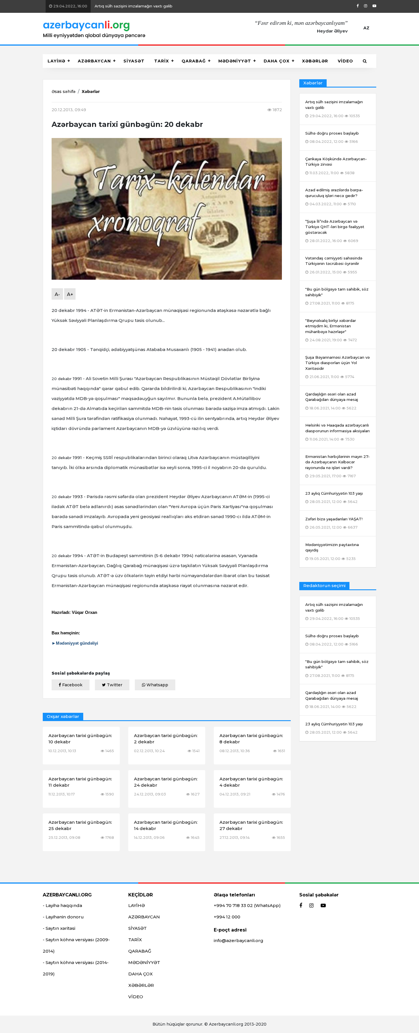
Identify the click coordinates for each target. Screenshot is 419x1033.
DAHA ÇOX (277, 61)
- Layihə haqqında (62, 905)
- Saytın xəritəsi (59, 928)
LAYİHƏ (56, 61)
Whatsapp (156, 684)
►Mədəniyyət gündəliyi (75, 643)
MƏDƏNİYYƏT (234, 61)
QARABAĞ (194, 61)
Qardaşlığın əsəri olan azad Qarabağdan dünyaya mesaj (331, 699)
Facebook (71, 684)
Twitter (114, 684)
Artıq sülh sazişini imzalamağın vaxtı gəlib (109, 6)
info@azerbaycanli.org (238, 940)
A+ (70, 294)
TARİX (161, 61)
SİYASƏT (134, 61)
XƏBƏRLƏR (315, 61)
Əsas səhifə (64, 91)
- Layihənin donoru (63, 917)
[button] (365, 61)
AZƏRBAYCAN (94, 61)
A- (57, 294)
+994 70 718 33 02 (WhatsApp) (247, 905)
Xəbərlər (91, 91)
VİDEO (345, 61)
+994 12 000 (227, 917)
